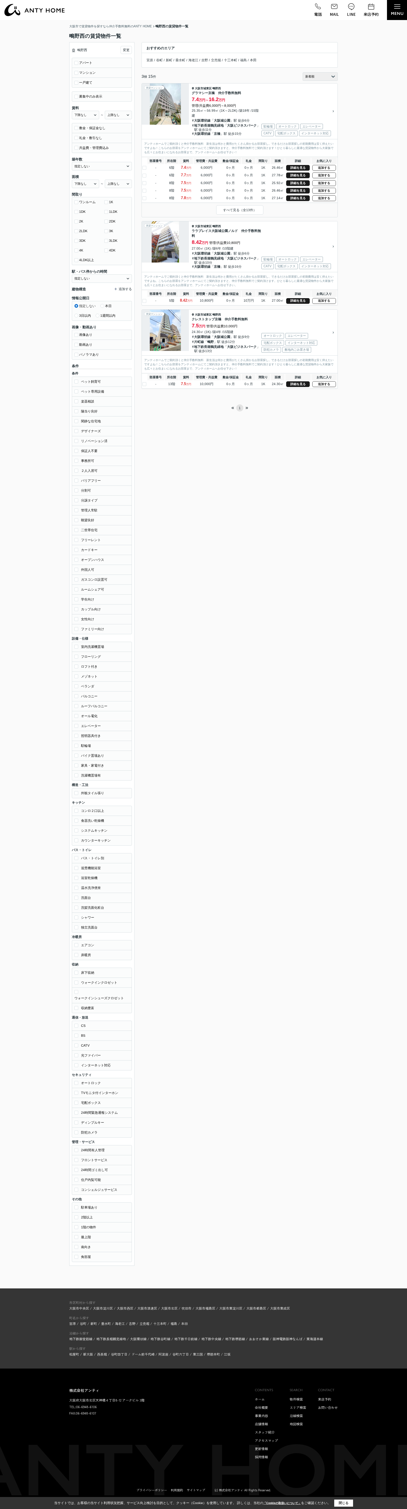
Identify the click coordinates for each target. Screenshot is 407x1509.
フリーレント (91, 540)
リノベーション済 (94, 441)
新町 (169, 60)
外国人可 (87, 570)
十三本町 (230, 60)
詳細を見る (298, 167)
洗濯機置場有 (91, 775)
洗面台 (86, 898)
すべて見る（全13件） (239, 210)
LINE (351, 14)
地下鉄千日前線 (186, 1338)
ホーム (260, 1399)
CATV (85, 1045)
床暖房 (86, 955)
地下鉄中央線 (211, 1338)
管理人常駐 (89, 510)
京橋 (217, 134)
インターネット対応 (96, 1065)
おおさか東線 (259, 1338)
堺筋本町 (213, 1354)
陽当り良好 (89, 411)
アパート (85, 63)
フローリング (91, 656)
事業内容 (261, 1415)
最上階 (86, 1237)
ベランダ (87, 686)
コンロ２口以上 (92, 811)
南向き (86, 1247)
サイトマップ (196, 1490)
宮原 (150, 60)
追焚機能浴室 (91, 868)
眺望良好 (87, 520)
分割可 (86, 490)
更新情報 (261, 1448)
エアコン (87, 945)
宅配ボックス (91, 1103)
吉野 (204, 60)
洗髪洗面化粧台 (92, 907)
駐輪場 (86, 746)
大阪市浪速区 (147, 1308)
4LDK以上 (86, 260)
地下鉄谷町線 (161, 1338)
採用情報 (261, 1457)
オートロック (91, 1083)
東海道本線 (314, 1338)
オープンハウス (92, 560)
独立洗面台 (89, 927)
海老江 (193, 60)
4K (81, 250)
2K (81, 221)
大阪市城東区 (203, 88)
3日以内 (85, 315)
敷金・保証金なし (92, 128)
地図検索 (296, 1424)
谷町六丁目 (180, 1354)
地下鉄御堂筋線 (81, 1338)
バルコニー (89, 696)
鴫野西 (216, 88)
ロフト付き (89, 666)
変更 (126, 50)
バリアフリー (91, 480)
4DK (112, 250)
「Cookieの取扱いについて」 (282, 1503)
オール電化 (89, 716)
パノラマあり (89, 354)
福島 (243, 60)
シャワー (87, 917)
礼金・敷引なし (90, 138)
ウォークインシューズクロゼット (99, 998)
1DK (82, 212)
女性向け (87, 619)
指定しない (87, 306)
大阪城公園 (222, 120)
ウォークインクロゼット (99, 982)
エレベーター (91, 726)
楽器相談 (87, 401)
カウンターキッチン (96, 840)
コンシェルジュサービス (99, 1190)
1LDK (113, 212)
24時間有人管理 (93, 1150)
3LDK (113, 241)
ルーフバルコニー (94, 706)
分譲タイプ (89, 500)
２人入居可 (89, 471)
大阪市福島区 (205, 1308)
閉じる (344, 1503)
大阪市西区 (125, 1308)
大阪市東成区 (280, 1308)
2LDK (83, 231)
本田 (253, 60)
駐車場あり (89, 1207)
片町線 (199, 342)
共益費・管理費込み (94, 148)
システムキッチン (94, 830)
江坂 (227, 1354)
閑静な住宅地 (91, 421)
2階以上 (87, 1217)
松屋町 (74, 1354)
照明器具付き (91, 736)
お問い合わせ (328, 1407)
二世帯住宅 (89, 530)
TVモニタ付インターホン (99, 1093)
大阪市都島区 (256, 1308)
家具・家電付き (92, 765)
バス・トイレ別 (92, 858)
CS (83, 1026)
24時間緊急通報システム (99, 1112)
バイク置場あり (92, 755)
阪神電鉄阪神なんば (288, 1338)
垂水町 (180, 60)
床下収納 (87, 972)
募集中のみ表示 (90, 96)
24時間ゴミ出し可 (94, 1170)
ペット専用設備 (92, 391)
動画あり (85, 344)
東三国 (198, 1354)
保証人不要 (89, 451)
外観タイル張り (92, 793)
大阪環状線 (202, 120)
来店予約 (371, 14)
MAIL (334, 14)
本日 (108, 306)
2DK (112, 221)
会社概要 (261, 1407)
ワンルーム (87, 202)
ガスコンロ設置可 (94, 579)
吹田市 (186, 1308)
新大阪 (88, 1354)
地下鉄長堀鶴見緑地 (209, 125)
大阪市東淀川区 (230, 1308)
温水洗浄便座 (91, 888)
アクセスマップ (266, 1440)
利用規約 (177, 1490)
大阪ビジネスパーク (242, 125)
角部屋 (86, 1257)
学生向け (87, 599)
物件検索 (296, 1399)
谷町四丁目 (119, 1354)
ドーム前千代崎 (143, 1354)
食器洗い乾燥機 (92, 820)
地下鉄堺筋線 (235, 1338)
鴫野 (210, 342)
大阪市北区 (169, 1308)
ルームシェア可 (92, 589)
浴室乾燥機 (89, 878)
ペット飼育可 (91, 381)
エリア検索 (298, 1407)
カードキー (89, 550)
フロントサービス (94, 1160)
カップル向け (91, 609)
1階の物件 (88, 1227)
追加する (324, 167)
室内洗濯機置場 (92, 647)
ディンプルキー (92, 1122)
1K (111, 202)
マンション (87, 72)
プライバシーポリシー (151, 1490)
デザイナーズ (91, 431)
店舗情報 (261, 1424)
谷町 (159, 60)
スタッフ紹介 (265, 1432)
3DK (82, 241)
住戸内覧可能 (91, 1180)
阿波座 (163, 1354)
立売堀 (216, 60)
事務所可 (87, 461)
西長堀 (102, 1354)
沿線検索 (296, 1415)
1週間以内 (107, 315)
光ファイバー (91, 1055)
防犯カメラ (89, 1132)
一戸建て (85, 82)
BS (83, 1035)
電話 (318, 14)
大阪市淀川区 (103, 1308)
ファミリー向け (92, 629)
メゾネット (89, 676)
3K (111, 231)
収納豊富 (87, 1008)
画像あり (85, 335)
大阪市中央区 (79, 1308)
